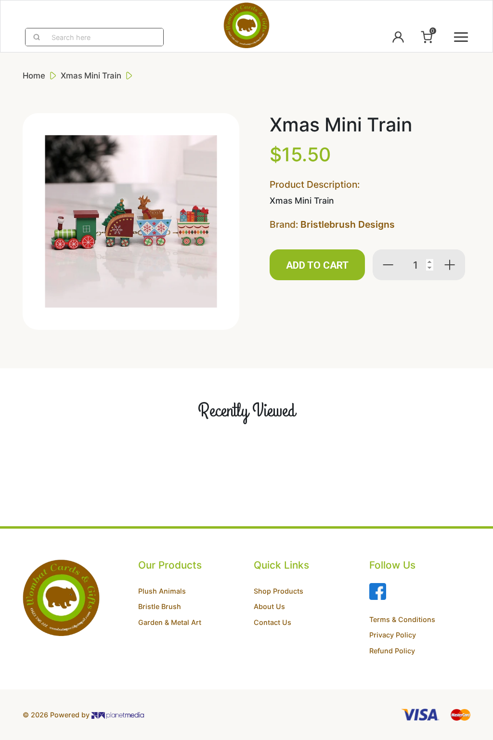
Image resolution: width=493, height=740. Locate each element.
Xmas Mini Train (91, 75)
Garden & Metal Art (169, 622)
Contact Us (272, 622)
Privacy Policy (392, 635)
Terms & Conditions (402, 619)
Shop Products (278, 591)
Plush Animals (162, 591)
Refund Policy (392, 651)
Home (34, 75)
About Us (269, 606)
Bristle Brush (159, 606)
